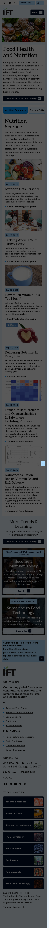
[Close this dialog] (43, 463)
